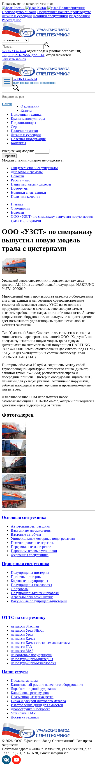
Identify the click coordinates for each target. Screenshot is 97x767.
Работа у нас (11, 20)
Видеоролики (79, 16)
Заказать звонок (14, 59)
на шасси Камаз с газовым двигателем (40, 643)
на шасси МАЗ (22, 651)
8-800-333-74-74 (14, 51)
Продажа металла (24, 680)
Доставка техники (25, 717)
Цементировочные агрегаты (32, 543)
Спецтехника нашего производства (64, 12)
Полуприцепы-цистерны (30, 572)
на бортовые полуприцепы (31, 655)
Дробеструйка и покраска (30, 709)
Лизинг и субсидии (17, 16)
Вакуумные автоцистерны (31, 530)
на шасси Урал (22, 634)
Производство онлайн (19, 12)
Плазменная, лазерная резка (32, 697)
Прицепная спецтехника (25, 563)
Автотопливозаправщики (30, 526)
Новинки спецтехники (50, 16)
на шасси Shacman (25, 626)
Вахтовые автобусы (26, 534)
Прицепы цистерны (26, 577)
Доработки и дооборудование (33, 689)
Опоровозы (19, 589)
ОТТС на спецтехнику (24, 617)
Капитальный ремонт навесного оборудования (47, 684)
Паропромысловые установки (34, 551)
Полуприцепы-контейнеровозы (35, 593)
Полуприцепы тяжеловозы (31, 585)
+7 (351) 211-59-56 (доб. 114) (23, 55)
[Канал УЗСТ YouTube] (16, 763)
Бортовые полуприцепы (29, 581)
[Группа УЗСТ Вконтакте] (6, 763)
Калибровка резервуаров (30, 693)
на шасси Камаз (23, 638)
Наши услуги (15, 671)
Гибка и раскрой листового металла (38, 701)
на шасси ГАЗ (21, 647)
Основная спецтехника (24, 517)
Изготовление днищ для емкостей (37, 705)
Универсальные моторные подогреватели (43, 538)
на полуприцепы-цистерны (32, 659)
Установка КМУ (23, 713)
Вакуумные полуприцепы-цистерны (39, 601)
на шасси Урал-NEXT (27, 630)
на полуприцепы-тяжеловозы (33, 663)
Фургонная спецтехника (29, 555)
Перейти (9, 156)
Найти (7, 104)
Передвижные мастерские (31, 547)
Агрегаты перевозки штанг (32, 597)
